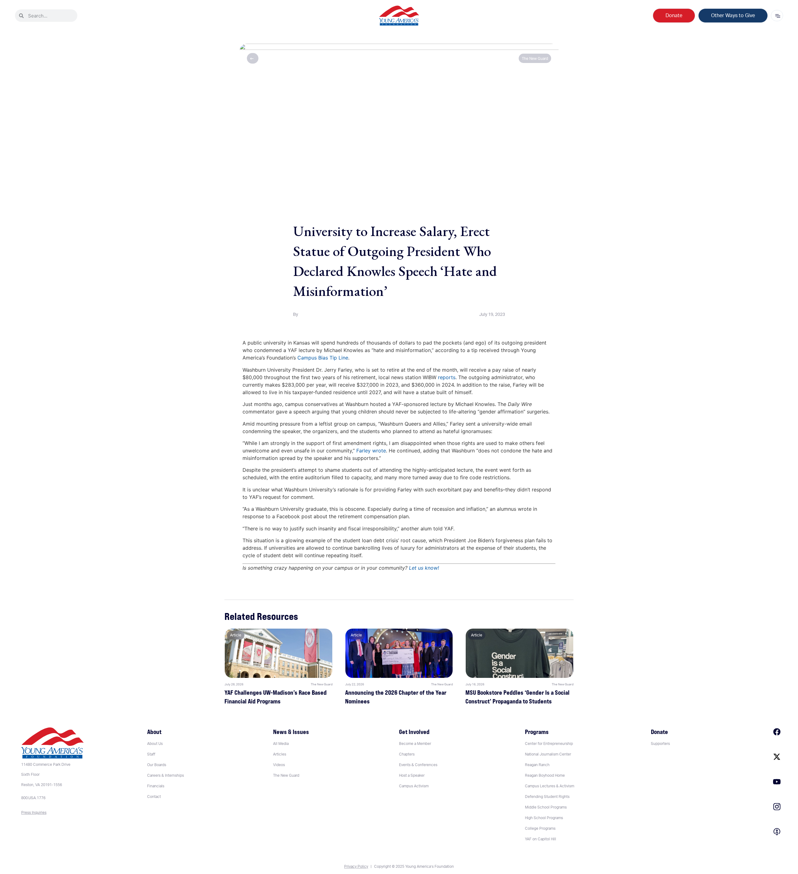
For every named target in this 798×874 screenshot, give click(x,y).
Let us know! (424, 568)
